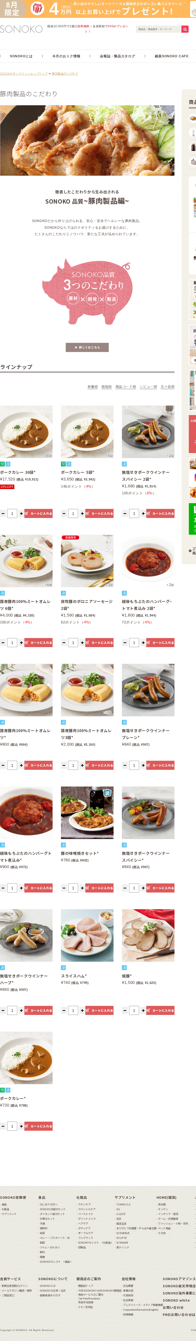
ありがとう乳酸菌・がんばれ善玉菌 (136, 1228)
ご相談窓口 (8, 1295)
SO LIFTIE (121, 1237)
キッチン (163, 1209)
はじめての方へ (48, 1204)
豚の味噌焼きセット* (80, 853)
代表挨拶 (128, 1295)
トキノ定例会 (85, 1307)
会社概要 (128, 1285)
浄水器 (162, 1204)
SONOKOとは (48, 1285)
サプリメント (9, 1214)
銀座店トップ (85, 1285)
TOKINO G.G (123, 1204)
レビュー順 (148, 386)
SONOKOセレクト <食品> (55, 1261)
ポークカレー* (13, 1098)
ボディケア (84, 1228)
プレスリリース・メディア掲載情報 (143, 1305)
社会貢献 (128, 1300)
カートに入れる (41, 513)
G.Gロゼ (120, 1214)
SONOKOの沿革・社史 (53, 1290)
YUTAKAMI (122, 1242)
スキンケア (84, 1204)
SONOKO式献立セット (53, 1209)
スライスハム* (74, 976)
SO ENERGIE (123, 1233)
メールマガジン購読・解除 (17, 1290)
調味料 (43, 1228)
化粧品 (5, 1209)
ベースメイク (85, 1214)
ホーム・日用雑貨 (168, 1218)
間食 (42, 1257)
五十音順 (167, 386)
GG (118, 1209)
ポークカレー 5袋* (77, 472)
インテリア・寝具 (168, 1214)
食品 (4, 1204)
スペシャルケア (86, 1209)
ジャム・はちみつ (50, 1247)
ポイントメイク (87, 1218)
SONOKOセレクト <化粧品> (95, 1242)
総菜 (42, 1233)
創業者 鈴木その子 (50, 1295)
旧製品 (82, 1247)
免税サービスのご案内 (90, 1298)
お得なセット (47, 1218)
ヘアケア (83, 1223)
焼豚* (127, 976)
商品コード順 (125, 386)
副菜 (42, 1242)
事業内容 (128, 1290)
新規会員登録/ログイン (14, 1285)
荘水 (118, 1218)
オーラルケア (85, 1233)
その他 (162, 1233)
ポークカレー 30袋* (18, 472)
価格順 (106, 386)
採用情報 (128, 1314)
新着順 (92, 386)
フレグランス (85, 1237)
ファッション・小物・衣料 (173, 1223)
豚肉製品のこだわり (65, 73)
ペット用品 (164, 1228)
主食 (42, 1223)
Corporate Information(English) (140, 1309)
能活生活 (121, 1223)
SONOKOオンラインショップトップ (24, 73)
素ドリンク (122, 1247)
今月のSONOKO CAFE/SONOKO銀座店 (100, 1290)
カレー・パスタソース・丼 (55, 1237)
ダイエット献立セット (52, 1214)
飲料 (42, 1252)
